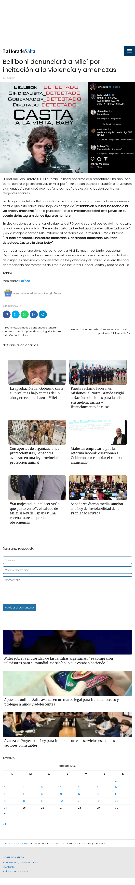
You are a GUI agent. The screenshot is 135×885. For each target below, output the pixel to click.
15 (98, 794)
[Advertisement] (67, 23)
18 (24, 801)
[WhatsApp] (25, 314)
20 (61, 801)
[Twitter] (16, 314)
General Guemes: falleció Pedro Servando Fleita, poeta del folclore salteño (100, 331)
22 (98, 801)
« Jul (5, 824)
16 (116, 794)
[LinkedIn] (34, 314)
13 (61, 794)
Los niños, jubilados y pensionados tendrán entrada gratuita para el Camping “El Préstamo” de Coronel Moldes (34, 331)
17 (5, 801)
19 (42, 801)
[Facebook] (7, 314)
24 (5, 808)
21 (79, 801)
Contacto (9, 867)
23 (116, 801)
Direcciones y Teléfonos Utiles (20, 862)
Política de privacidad (16, 871)
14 (79, 794)
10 (5, 794)
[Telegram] (43, 314)
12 (42, 794)
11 (23, 794)
